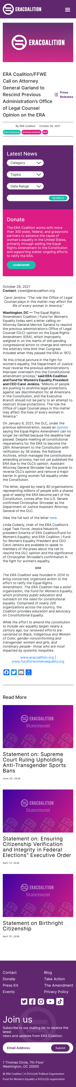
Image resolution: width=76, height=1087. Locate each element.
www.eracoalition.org (37, 657)
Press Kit (10, 985)
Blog (48, 972)
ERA (45, 132)
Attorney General (31, 132)
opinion (62, 427)
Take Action (54, 979)
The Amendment (58, 985)
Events (9, 992)
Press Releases (12, 132)
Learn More (21, 265)
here (53, 518)
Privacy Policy (56, 992)
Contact (10, 972)
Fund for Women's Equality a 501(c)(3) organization (34, 1079)
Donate (9, 979)
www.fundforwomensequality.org (38, 661)
